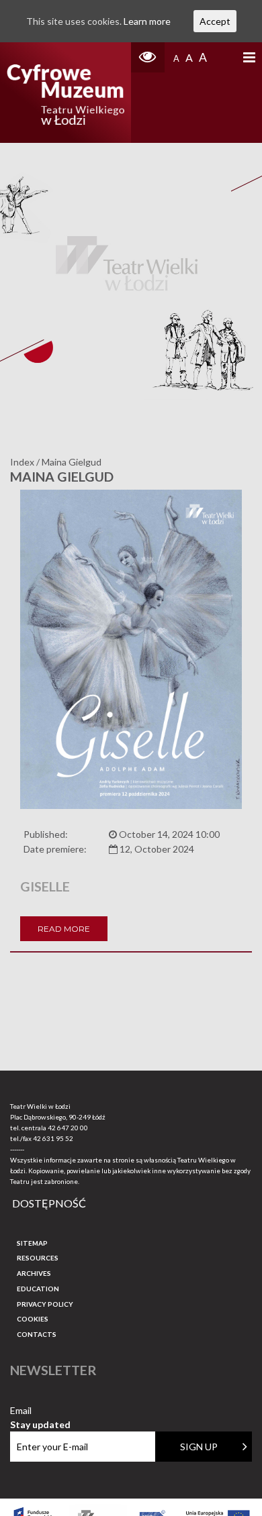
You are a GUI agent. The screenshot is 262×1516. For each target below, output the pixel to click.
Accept (215, 21)
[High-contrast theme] (148, 57)
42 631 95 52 (53, 1138)
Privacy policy (45, 1304)
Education (38, 1289)
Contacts (36, 1334)
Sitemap (32, 1243)
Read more (64, 929)
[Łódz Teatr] (66, 93)
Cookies (32, 1319)
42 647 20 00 (68, 1128)
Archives (34, 1273)
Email (40, 1411)
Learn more (147, 21)
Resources (37, 1258)
